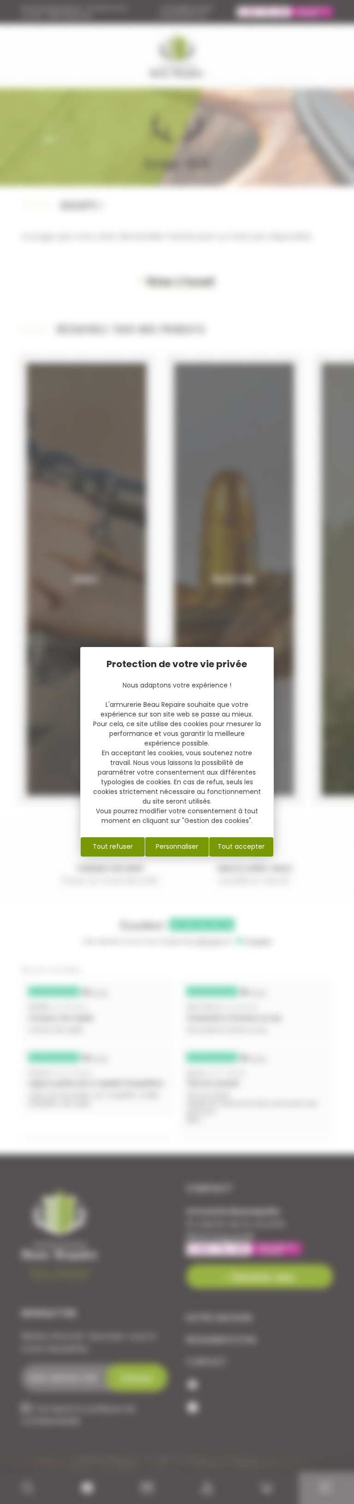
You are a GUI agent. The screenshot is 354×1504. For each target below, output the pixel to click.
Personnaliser (177, 846)
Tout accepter (241, 846)
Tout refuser (113, 846)
